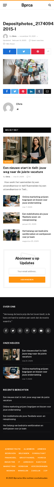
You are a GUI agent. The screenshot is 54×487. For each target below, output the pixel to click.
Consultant (39, 453)
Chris (14, 36)
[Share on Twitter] (23, 51)
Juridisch (28, 462)
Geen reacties (38, 40)
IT (19, 462)
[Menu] (5, 5)
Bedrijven (10, 453)
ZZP (46, 471)
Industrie (10, 462)
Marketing (9, 466)
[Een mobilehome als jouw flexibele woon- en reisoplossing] (11, 218)
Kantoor (41, 462)
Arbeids (42, 449)
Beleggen (24, 453)
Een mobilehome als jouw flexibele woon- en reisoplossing (35, 217)
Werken (8, 162)
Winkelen (23, 471)
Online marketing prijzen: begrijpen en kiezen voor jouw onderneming (35, 200)
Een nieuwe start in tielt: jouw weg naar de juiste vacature (34, 354)
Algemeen (29, 449)
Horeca (42, 458)
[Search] (49, 5)
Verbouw (23, 466)
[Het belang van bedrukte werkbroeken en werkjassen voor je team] (11, 235)
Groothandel (27, 458)
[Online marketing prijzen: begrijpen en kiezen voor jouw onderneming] (11, 200)
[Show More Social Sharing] (48, 51)
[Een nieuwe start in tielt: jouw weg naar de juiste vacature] (27, 150)
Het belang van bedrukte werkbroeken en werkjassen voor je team (36, 234)
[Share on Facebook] (9, 51)
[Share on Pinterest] (38, 51)
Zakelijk (35, 471)
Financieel (10, 458)
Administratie (13, 449)
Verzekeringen (39, 466)
